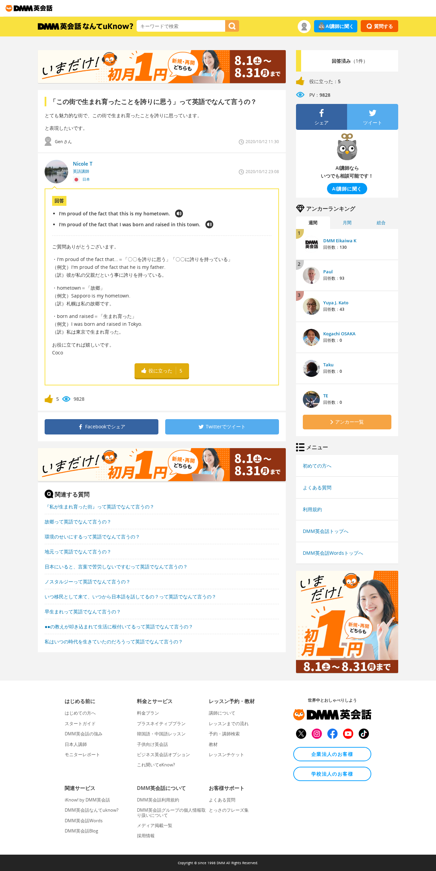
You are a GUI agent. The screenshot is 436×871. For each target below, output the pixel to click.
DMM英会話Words (84, 820)
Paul (328, 272)
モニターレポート (82, 754)
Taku (328, 365)
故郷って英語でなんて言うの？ (78, 521)
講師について (222, 713)
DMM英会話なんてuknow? (92, 810)
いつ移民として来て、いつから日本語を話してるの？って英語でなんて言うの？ (130, 596)
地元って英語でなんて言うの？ (78, 551)
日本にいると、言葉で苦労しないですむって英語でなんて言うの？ (116, 566)
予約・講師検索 (224, 734)
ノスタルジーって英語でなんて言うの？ (87, 581)
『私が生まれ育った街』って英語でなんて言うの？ (99, 506)
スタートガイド (80, 723)
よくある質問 (317, 487)
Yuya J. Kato (335, 303)
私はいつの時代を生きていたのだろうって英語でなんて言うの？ (114, 641)
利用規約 (312, 509)
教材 (213, 744)
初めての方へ (317, 465)
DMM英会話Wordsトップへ (333, 553)
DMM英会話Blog (81, 831)
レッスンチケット (226, 754)
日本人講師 (76, 744)
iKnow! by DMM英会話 (87, 800)
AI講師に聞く (340, 26)
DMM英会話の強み (84, 734)
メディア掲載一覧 (154, 825)
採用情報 (146, 835)
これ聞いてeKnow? (156, 765)
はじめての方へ (80, 713)
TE (325, 396)
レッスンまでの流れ (229, 723)
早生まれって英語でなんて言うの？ (83, 611)
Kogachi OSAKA (339, 334)
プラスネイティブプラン (161, 723)
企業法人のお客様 (332, 754)
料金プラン (148, 713)
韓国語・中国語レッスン (161, 734)
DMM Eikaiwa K (339, 241)
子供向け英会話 (152, 744)
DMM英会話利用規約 (158, 800)
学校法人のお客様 (332, 773)
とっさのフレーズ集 (229, 810)
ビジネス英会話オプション (163, 754)
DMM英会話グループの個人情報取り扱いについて (171, 812)
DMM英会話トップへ (325, 531)
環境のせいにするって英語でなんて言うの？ (92, 536)
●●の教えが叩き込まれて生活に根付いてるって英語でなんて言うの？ (119, 626)
